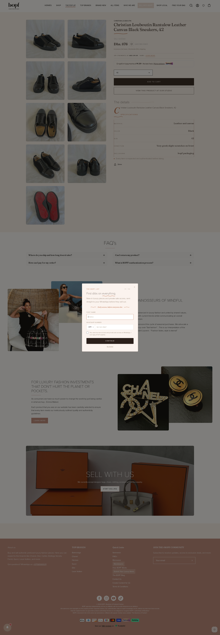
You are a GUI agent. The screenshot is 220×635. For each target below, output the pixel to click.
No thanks (110, 346)
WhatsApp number (94, 322)
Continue (110, 341)
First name (91, 312)
